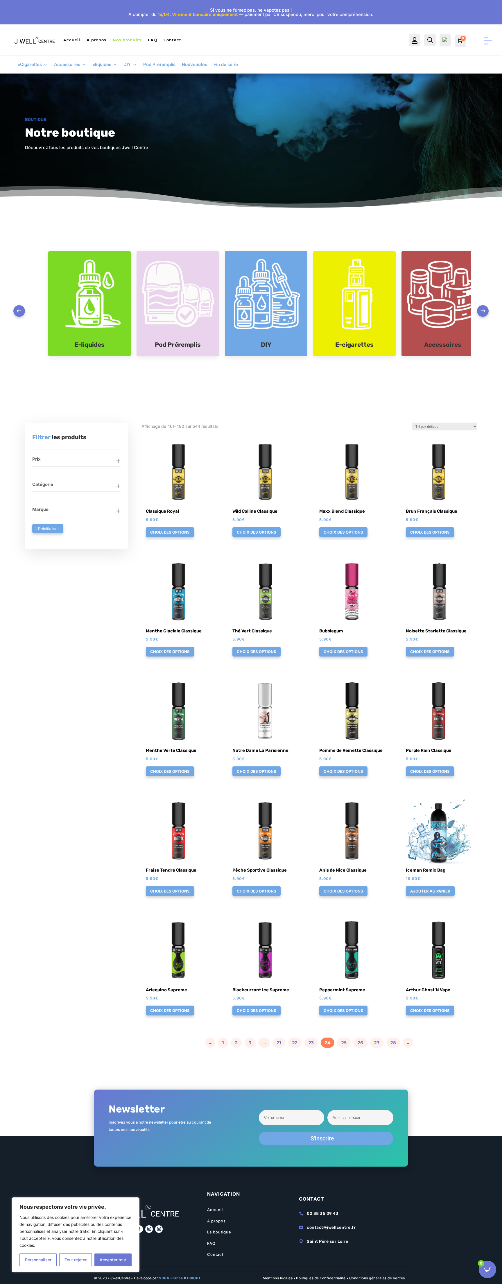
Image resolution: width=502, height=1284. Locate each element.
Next (483, 311)
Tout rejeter (75, 1259)
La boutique (219, 1232)
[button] (162, 444)
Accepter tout (113, 1259)
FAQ (152, 39)
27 (376, 1042)
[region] (75, 1234)
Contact (172, 39)
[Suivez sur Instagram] (149, 1229)
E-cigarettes (354, 344)
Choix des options (170, 532)
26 (360, 1042)
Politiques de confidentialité (321, 1278)
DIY (127, 64)
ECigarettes (29, 64)
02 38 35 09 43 (322, 1213)
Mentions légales (278, 1278)
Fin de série (226, 64)
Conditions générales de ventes (377, 1278)
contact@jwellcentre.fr (331, 1227)
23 (311, 1042)
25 (344, 1042)
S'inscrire (322, 1138)
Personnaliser (38, 1259)
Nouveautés (194, 64)
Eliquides (101, 64)
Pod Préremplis (159, 64)
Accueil (71, 39)
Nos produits (127, 39)
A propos (96, 39)
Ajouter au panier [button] (430, 891)
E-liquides (89, 344)
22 (294, 1042)
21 (279, 1042)
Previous (19, 311)
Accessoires (67, 64)
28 (393, 1042)
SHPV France (171, 1278)
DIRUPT (194, 1278)
